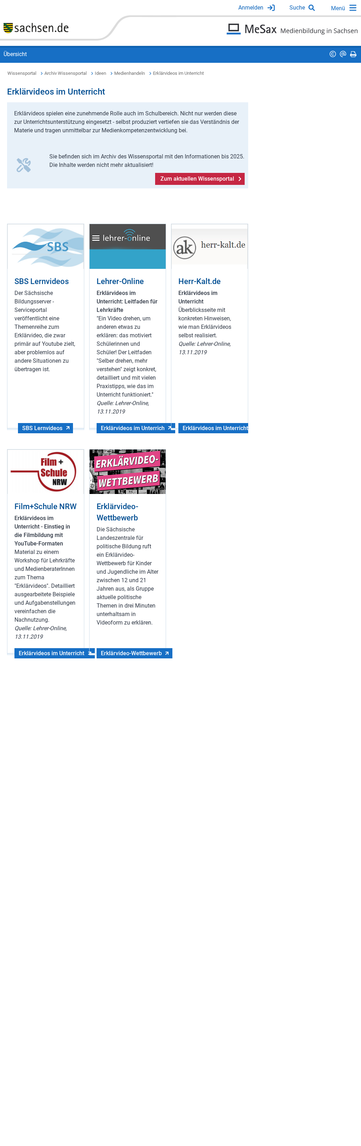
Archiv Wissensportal (65, 73)
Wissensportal (21, 73)
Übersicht (15, 54)
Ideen (100, 73)
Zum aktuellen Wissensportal (197, 178)
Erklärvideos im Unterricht (178, 73)
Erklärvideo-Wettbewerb (131, 653)
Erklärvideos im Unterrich (133, 428)
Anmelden (250, 7)
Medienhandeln (129, 73)
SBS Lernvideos (42, 428)
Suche (297, 7)
